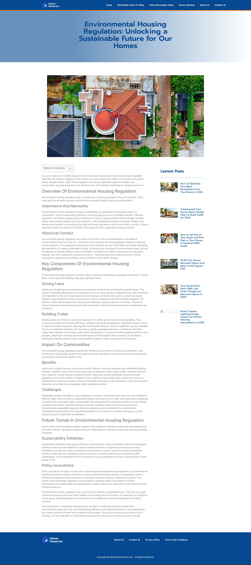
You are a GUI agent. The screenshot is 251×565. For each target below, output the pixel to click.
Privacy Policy (152, 539)
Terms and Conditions (176, 539)
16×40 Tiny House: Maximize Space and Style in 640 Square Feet (192, 264)
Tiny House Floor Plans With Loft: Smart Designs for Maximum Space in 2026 (191, 291)
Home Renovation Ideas (161, 5)
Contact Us (220, 5)
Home (109, 5)
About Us (204, 5)
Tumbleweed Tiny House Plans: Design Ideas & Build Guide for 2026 (192, 213)
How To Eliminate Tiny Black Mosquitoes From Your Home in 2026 (191, 188)
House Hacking (187, 5)
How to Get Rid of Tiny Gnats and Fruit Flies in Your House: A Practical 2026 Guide (192, 240)
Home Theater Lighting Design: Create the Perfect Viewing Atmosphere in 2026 (192, 316)
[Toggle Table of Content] (69, 168)
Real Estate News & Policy (130, 5)
